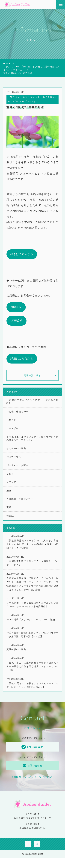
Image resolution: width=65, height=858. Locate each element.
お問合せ (16, 307)
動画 (8, 490)
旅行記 (10, 515)
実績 (8, 507)
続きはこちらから (21, 254)
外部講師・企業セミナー (19, 498)
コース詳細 (12, 428)
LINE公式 (16, 320)
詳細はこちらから (21, 358)
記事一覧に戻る (32, 375)
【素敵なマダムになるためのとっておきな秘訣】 (32, 402)
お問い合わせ (35, 765)
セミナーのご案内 (16, 448)
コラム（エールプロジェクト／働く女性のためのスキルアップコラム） (32, 438)
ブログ (10, 473)
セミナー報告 (13, 456)
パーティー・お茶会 (17, 465)
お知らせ (11, 420)
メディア (11, 482)
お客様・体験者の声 (17, 411)
